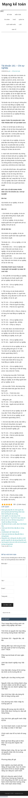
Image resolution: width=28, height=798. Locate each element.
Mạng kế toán (14, 4)
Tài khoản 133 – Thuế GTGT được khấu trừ (13, 518)
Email (3, 588)
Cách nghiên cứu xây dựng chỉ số (10, 516)
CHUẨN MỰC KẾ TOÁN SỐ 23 (10, 532)
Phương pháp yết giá (8, 759)
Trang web (4, 596)
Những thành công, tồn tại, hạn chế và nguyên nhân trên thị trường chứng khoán (13, 752)
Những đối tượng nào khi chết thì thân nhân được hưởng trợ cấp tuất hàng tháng (13, 711)
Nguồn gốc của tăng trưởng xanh (12, 677)
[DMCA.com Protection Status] (4, 797)
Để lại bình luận (16, 71)
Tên (2, 580)
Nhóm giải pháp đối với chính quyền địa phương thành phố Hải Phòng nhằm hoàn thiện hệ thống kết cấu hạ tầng (12, 512)
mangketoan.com (19, 793)
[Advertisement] (14, 47)
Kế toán (10, 546)
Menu (2, 11)
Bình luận (4, 563)
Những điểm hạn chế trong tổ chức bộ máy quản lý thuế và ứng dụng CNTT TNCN (13, 647)
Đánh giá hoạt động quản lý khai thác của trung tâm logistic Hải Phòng (12, 742)
